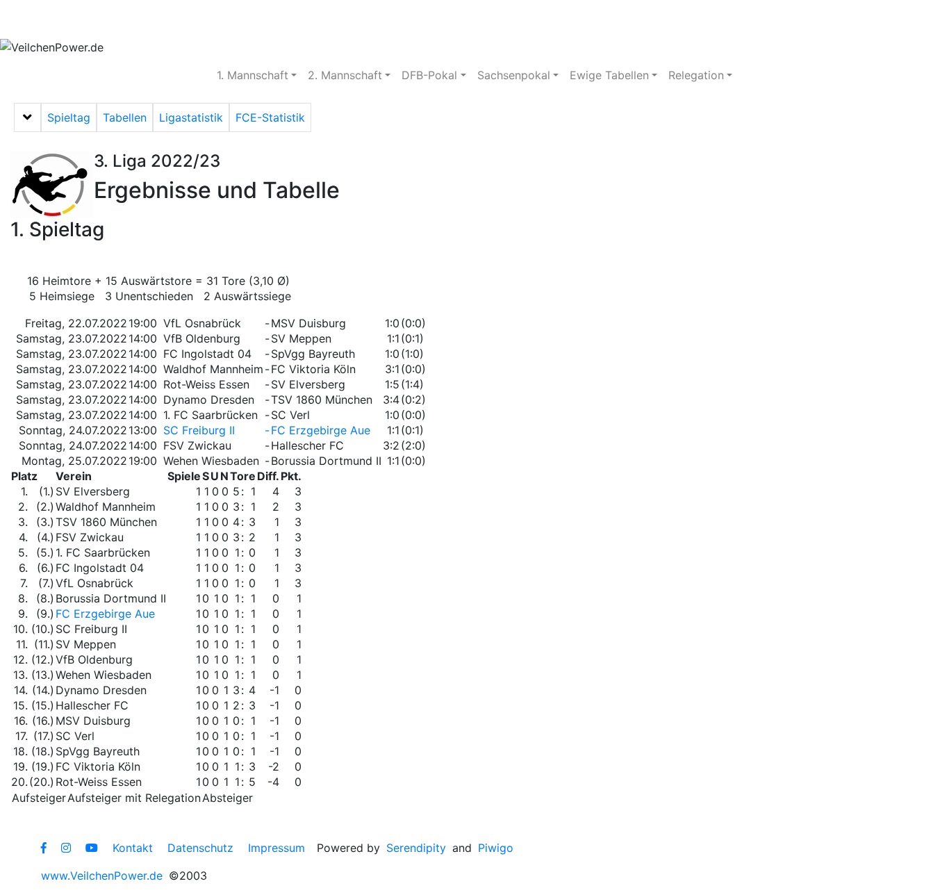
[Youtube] (91, 848)
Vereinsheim (237, 19)
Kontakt (133, 848)
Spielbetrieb (140, 19)
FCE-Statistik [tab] (270, 117)
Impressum (276, 848)
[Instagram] (66, 848)
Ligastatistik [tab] (191, 117)
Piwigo (495, 848)
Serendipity (416, 848)
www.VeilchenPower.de (102, 875)
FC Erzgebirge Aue (320, 430)
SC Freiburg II (199, 430)
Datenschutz (200, 848)
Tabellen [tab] (125, 117)
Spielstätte (330, 19)
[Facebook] (44, 848)
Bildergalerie (424, 19)
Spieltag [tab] (68, 117)
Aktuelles (52, 19)
